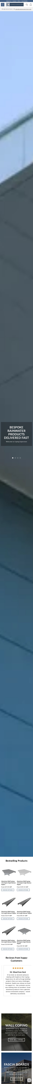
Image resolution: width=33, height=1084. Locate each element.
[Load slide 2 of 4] (15, 458)
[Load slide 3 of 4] (18, 458)
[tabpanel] (18, 980)
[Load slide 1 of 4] (13, 458)
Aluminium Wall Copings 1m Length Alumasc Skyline (8, 912)
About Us (8, 1)
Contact (14, 1)
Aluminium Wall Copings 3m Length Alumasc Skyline (8, 941)
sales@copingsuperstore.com (23, 9)
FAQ (19, 1)
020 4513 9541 (7, 9)
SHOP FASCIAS (16, 1079)
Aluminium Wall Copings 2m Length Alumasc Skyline (24, 912)
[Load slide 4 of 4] (20, 458)
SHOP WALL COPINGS (16, 1039)
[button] (2, 4)
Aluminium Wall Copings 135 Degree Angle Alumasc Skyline (8, 883)
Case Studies (24, 1)
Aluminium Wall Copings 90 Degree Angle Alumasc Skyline (24, 942)
